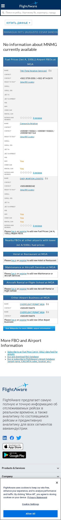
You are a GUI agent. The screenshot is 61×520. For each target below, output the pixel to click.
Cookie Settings (30, 504)
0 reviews (37, 118)
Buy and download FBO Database (23, 357)
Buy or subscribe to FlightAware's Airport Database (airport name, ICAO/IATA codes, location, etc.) (31, 360)
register (23, 231)
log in (13, 231)
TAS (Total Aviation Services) (33, 71)
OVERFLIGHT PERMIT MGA (32, 304)
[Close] (57, 482)
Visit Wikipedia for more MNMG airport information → (29, 328)
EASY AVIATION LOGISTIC (31, 179)
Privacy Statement (37, 497)
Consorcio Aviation (29, 123)
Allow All (30, 513)
